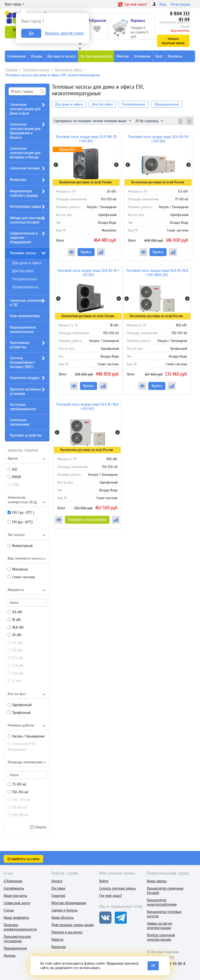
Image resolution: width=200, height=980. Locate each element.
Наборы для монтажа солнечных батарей (26, 220)
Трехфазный (21, 712)
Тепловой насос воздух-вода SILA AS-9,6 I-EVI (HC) (158, 139)
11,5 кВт (17, 642)
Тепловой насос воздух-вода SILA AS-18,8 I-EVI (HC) (87, 406)
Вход (162, 4)
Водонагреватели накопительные (23, 329)
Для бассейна (23, 271)
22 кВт (16, 681)
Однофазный (22, 705)
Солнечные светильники (19, 422)
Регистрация (180, 4)
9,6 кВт (17, 612)
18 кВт (16, 620)
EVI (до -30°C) (22, 522)
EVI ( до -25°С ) (23, 512)
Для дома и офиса (68, 70)
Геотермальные (24, 279)
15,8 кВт (18, 665)
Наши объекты (62, 917)
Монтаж (123, 56)
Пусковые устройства (25, 435)
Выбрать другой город (64, 33)
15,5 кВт (17, 658)
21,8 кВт (17, 673)
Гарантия (58, 895)
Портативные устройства (20, 344)
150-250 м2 (20, 792)
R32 (14, 469)
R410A (16, 477)
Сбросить (40, 827)
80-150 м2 (19, 807)
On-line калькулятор (95, 56)
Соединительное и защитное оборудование (24, 237)
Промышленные (25, 287)
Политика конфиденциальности (20, 927)
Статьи (9, 910)
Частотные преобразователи (23, 406)
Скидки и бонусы (64, 910)
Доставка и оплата (61, 56)
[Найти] (42, 91)
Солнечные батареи (25, 168)
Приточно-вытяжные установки (25, 391)
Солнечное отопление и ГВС (26, 302)
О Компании (13, 881)
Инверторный (22, 545)
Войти (103, 881)
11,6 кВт (17, 650)
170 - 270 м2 (21, 799)
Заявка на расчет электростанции (159, 925)
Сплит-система (23, 577)
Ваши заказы (157, 881)
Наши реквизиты (16, 917)
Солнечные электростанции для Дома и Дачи (25, 109)
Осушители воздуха (24, 378)
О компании (16, 56)
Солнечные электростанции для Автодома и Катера (25, 152)
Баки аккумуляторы (25, 316)
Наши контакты (15, 895)
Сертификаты (14, 888)
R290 (15, 485)
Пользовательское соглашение (17, 938)
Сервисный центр (17, 903)
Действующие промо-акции (72, 925)
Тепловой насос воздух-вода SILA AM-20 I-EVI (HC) (86, 139)
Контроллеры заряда (25, 206)
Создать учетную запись (117, 888)
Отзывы (36, 56)
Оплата (56, 881)
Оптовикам (142, 56)
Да (31, 33)
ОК (153, 965)
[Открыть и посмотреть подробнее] (71, 252)
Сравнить (101, 252)
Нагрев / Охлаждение (28, 736)
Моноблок (20, 569)
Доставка (58, 888)
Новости (57, 939)
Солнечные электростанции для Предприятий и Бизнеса (25, 131)
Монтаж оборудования (68, 903)
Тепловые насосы (36, 70)
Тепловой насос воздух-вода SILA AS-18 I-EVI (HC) (88, 272)
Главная (11, 70)
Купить (86, 252)
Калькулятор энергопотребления (162, 902)
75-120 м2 (19, 784)
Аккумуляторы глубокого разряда (24, 193)
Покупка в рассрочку (66, 932)
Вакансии (58, 947)
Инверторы (18, 179)
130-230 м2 (20, 815)
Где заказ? (135, 4)
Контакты (175, 56)
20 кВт (17, 635)
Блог (159, 56)
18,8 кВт (18, 627)
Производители (15, 948)
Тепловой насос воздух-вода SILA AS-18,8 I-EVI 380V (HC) (157, 272)
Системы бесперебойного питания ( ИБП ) (22, 362)
